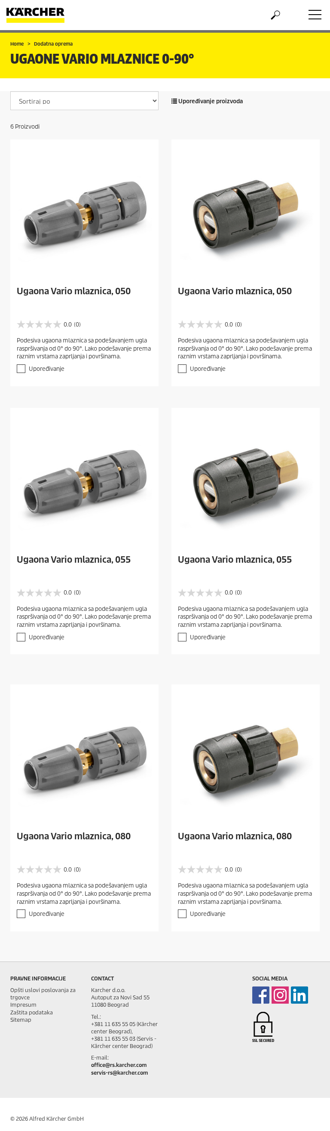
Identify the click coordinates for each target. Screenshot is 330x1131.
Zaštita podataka (31, 1012)
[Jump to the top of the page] (308, 1114)
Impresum (23, 1005)
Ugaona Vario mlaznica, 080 (74, 836)
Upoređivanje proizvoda (210, 101)
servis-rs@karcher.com (119, 1072)
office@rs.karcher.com (119, 1065)
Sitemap (20, 1020)
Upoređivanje (46, 369)
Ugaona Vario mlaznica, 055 (74, 559)
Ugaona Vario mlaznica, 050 (74, 291)
